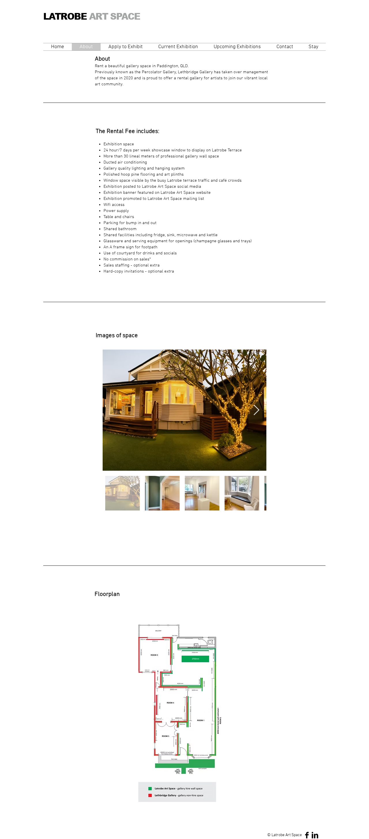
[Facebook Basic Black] (307, 835)
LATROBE (101, 17)
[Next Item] (256, 410)
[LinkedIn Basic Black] (315, 835)
